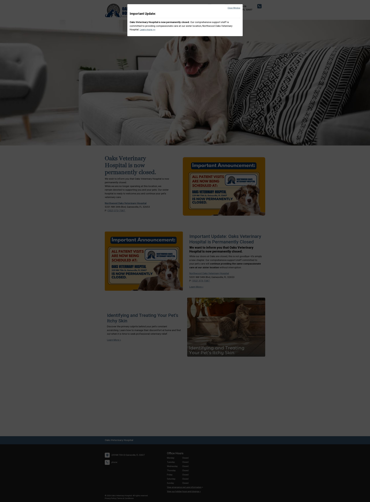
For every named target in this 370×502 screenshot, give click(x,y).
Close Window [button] (234, 8)
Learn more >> (147, 29)
